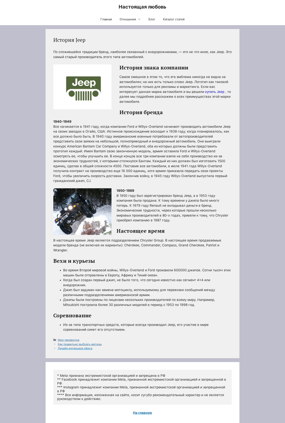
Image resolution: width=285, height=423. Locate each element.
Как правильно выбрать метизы (80, 344)
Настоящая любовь (142, 7)
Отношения (128, 19)
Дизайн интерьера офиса (75, 348)
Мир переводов (68, 340)
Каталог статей (174, 19)
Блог (152, 19)
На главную (142, 413)
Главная (106, 19)
